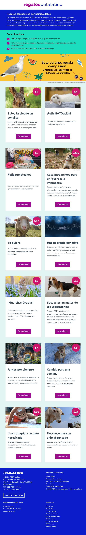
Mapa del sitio (9, 511)
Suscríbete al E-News (12, 509)
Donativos (50, 484)
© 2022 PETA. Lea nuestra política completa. (64, 489)
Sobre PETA (50, 476)
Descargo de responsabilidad (57, 481)
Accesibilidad (8, 506)
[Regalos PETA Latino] (43, 4)
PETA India (50, 519)
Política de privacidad (54, 486)
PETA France (51, 511)
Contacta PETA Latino (14, 495)
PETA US (49, 506)
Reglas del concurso (54, 479)
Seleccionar (23, 136)
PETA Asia (50, 524)
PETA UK (49, 509)
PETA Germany (52, 514)
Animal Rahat (51, 526)
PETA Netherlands (53, 516)
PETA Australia (52, 521)
